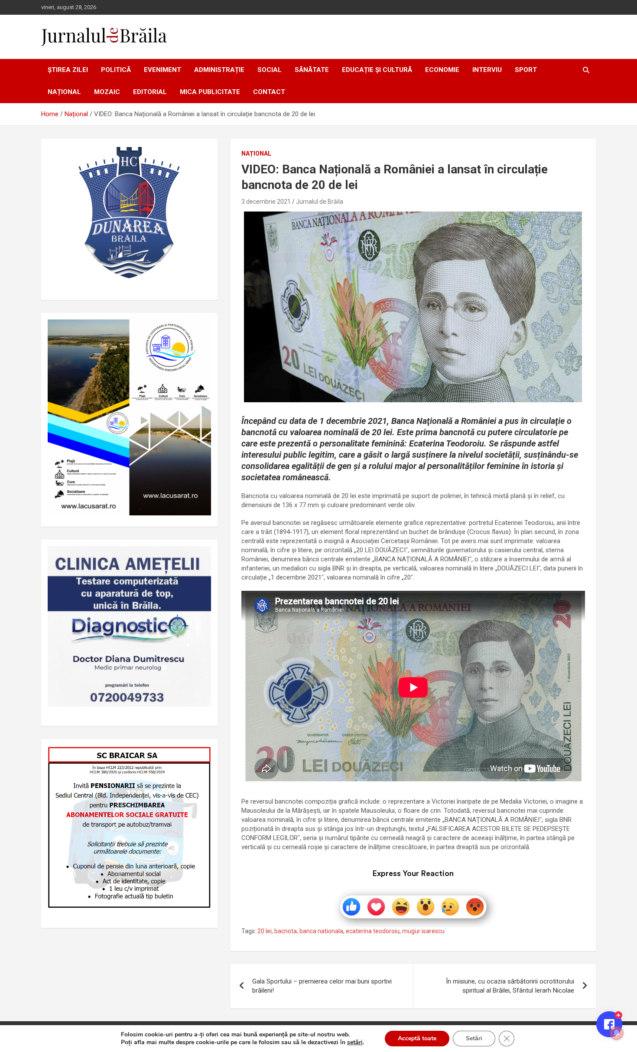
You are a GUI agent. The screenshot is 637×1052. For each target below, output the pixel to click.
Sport (526, 70)
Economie (442, 70)
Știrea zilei (68, 70)
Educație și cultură (377, 70)
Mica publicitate (210, 92)
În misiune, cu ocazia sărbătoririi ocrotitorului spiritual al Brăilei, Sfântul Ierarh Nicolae (510, 985)
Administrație (219, 70)
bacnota (285, 931)
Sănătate (312, 70)
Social (269, 70)
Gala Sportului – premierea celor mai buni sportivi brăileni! (322, 985)
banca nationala (321, 931)
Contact (269, 92)
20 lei (264, 931)
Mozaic (107, 92)
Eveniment (162, 70)
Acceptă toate (417, 1038)
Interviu (487, 70)
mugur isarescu (423, 931)
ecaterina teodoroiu (373, 931)
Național (64, 92)
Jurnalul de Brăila (319, 201)
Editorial (150, 92)
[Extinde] (199, 557)
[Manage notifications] (617, 1033)
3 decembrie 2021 (266, 201)
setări (355, 1042)
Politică (116, 70)
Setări (474, 1038)
